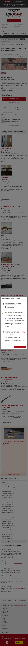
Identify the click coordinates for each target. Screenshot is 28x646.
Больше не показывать (20, 347)
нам (13, 337)
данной (23, 332)
